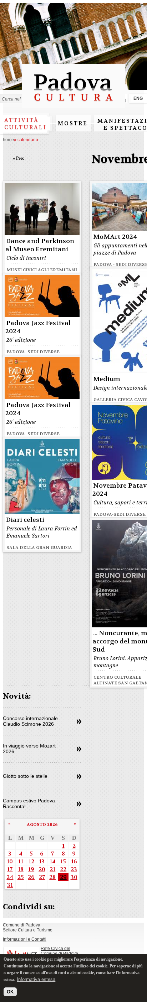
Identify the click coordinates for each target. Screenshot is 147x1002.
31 (10, 885)
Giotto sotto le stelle (25, 776)
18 (21, 869)
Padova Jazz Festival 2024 (38, 327)
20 (42, 869)
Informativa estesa (36, 979)
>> (79, 722)
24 (9, 877)
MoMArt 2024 (115, 237)
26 (31, 877)
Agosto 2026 (42, 824)
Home (8, 139)
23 (74, 869)
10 (10, 861)
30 (74, 877)
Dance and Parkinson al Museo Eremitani (39, 245)
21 (52, 869)
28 (52, 877)
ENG (138, 98)
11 (20, 861)
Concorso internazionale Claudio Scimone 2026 (30, 721)
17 (9, 869)
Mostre (73, 123)
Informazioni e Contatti (24, 939)
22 (63, 869)
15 (63, 861)
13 (42, 861)
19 (31, 869)
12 (31, 861)
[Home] (73, 104)
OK (10, 992)
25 (20, 877)
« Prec (18, 158)
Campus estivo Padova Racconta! (29, 803)
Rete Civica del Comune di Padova (59, 951)
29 (63, 877)
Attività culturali (25, 124)
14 (53, 861)
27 (42, 877)
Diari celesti (25, 520)
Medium (106, 379)
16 (74, 861)
